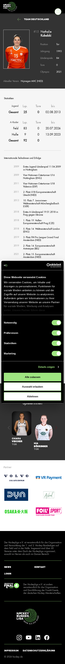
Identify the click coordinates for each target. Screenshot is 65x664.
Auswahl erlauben (32, 386)
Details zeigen (46, 366)
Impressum (11, 650)
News (7, 567)
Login (7, 573)
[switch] (56, 332)
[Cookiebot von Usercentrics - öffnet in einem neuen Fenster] (46, 265)
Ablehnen (32, 396)
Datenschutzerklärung (39, 650)
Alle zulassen (32, 376)
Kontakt (40, 567)
